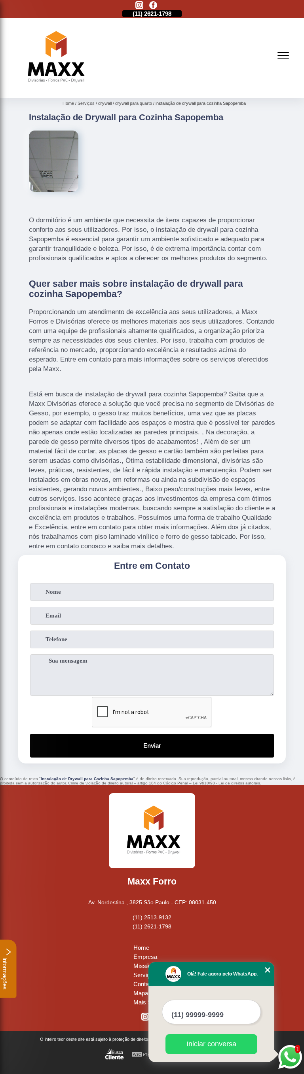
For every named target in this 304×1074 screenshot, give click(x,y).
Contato (143, 984)
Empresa (145, 956)
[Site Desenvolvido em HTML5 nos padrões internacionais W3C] (146, 1055)
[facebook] (153, 5)
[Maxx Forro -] (54, 88)
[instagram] (139, 5)
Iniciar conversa (211, 1044)
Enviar (152, 745)
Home (141, 947)
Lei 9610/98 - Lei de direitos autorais (226, 783)
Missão (142, 965)
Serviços (144, 975)
